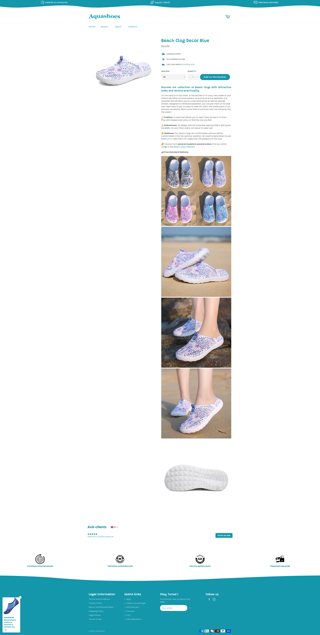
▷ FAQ (127, 615)
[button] (224, 535)
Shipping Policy (96, 611)
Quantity (192, 71)
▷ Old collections (132, 619)
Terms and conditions (99, 599)
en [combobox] (115, 527)
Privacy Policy (95, 603)
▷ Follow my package (135, 603)
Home (92, 26)
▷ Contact (129, 611)
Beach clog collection (184, 146)
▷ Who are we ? (132, 607)
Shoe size (165, 71)
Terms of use (95, 619)
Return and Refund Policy (101, 607)
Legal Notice (95, 615)
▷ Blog (127, 599)
